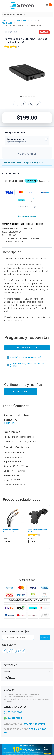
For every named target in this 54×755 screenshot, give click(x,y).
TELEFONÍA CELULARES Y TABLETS (24, 20)
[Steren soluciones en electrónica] (21, 5)
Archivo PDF (10, 423)
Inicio (4, 20)
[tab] (27, 665)
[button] (20, 96)
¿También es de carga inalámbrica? (25, 357)
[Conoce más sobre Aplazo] (21, 200)
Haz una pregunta (27, 347)
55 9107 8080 (15, 718)
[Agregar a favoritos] (15, 103)
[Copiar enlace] (38, 103)
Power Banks (7, 23)
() (22, 47)
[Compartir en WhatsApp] (30, 103)
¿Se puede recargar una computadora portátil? (27, 365)
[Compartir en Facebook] (23, 103)
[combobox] (27, 14)
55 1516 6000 (15, 712)
